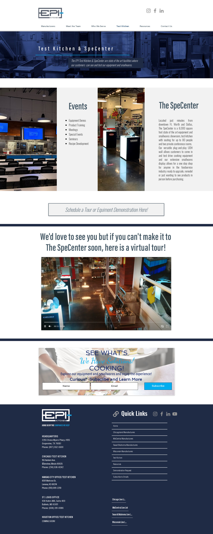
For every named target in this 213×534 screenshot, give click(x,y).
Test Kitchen (117, 458)
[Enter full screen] (167, 326)
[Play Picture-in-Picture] (162, 326)
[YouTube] (175, 414)
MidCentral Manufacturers (123, 439)
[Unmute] (50, 326)
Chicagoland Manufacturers (124, 432)
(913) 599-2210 (54, 488)
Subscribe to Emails (120, 477)
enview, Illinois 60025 (53, 464)
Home (115, 426)
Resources (117, 464)
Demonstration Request (122, 470)
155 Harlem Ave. (48, 460)
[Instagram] (148, 11)
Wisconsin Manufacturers (123, 451)
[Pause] (45, 326)
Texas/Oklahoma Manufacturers (125, 445)
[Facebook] (155, 11)
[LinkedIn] (161, 11)
